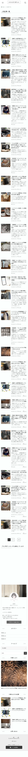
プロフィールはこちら (14, 622)
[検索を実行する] (25, 653)
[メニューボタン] (2, 2)
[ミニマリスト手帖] (14, 2)
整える (4, 635)
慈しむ (4, 632)
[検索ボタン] (25, 2)
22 (19, 539)
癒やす (4, 638)
